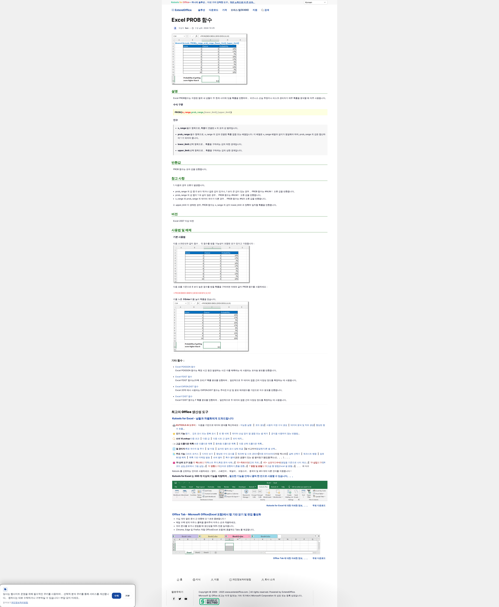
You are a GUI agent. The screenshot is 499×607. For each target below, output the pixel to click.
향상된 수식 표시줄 (225, 453)
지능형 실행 (245, 425)
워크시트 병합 (310, 453)
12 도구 (199, 462)
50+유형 (243, 462)
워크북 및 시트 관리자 (248, 453)
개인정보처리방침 (241, 579)
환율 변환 (240, 466)
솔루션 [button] (201, 10)
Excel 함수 (185, 366)
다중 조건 (194, 438)
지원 (255, 10)
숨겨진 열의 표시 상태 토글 (230, 448)
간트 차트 (254, 462)
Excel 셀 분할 (285, 466)
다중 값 (206, 438)
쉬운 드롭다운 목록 (203, 443)
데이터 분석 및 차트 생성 (302, 425)
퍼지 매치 (237, 438)
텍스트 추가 (212, 462)
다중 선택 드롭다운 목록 (250, 443)
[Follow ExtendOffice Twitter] (180, 598)
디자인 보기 (207, 453)
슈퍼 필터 (217, 457)
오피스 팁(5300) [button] (240, 10)
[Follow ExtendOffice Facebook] (174, 598)
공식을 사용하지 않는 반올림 (284, 433)
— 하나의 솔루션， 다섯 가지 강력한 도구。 (213, 2)
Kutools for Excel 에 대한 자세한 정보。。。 (288, 505)
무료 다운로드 (319, 505)
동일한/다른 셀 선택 (265, 448)
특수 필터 (230, 457)
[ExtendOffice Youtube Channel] (185, 598)
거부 (127, 595)
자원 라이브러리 (266, 453)
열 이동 (210, 448)
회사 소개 (270, 579)
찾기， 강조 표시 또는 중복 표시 (200, 433)
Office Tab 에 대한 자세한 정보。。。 (291, 558)
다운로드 (213, 10)
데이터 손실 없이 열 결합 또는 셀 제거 (250, 433)
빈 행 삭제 (224, 433)
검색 (266, 10)
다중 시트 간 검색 (221, 438)
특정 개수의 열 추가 (194, 448)
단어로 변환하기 (227, 466)
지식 (198, 579)
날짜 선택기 (294, 453)
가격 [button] (224, 10)
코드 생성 (259, 425)
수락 (116, 595)
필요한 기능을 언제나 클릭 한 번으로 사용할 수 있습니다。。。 (261, 476)
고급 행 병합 (273, 466)
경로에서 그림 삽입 (194, 466)
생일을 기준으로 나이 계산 (293, 462)
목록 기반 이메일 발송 (199, 457)
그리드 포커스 (192, 453)
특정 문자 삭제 (225, 462)
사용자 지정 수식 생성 (277, 425)
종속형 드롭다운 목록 (226, 443)
